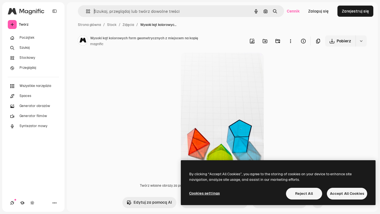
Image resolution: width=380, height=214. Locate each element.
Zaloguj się (318, 11)
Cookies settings (204, 193)
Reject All (304, 193)
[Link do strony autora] (83, 41)
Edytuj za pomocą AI (153, 202)
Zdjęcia (128, 25)
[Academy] (22, 202)
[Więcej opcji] (290, 41)
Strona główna (89, 25)
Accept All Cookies (347, 193)
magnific (96, 44)
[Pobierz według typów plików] (361, 41)
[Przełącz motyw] (32, 202)
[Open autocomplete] (85, 11)
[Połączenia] (12, 202)
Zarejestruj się (355, 11)
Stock (112, 25)
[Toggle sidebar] (54, 11)
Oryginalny (219, 63)
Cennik (293, 11)
